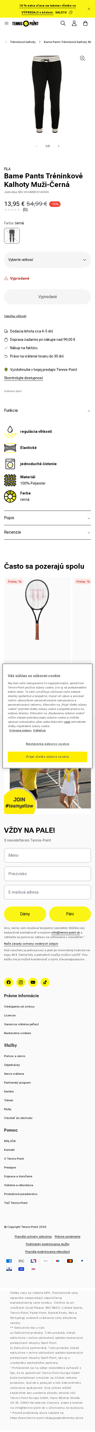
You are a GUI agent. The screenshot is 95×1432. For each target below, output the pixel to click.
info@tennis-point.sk (65, 932)
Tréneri (8, 1100)
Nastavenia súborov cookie (47, 744)
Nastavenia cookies (17, 1033)
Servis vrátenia (14, 1074)
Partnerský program (17, 1082)
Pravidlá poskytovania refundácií (47, 1251)
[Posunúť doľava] (36, 146)
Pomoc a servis (14, 1056)
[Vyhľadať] (63, 23)
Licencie (9, 1015)
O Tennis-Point (14, 1158)
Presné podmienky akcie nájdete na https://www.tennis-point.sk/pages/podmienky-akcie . (46, 1418)
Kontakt (9, 1150)
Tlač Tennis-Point (16, 1203)
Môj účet (10, 1141)
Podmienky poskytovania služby (47, 1244)
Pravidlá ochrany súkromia (33, 1236)
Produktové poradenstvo (20, 1194)
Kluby (7, 1109)
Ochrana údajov (20, 730)
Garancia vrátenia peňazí (21, 1024)
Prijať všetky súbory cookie (47, 756)
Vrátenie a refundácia (18, 1185)
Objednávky (12, 1065)
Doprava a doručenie (18, 1176)
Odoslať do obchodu (18, 1118)
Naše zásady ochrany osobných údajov (31, 943)
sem (67, 722)
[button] (6, 23)
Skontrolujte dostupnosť (23, 378)
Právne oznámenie (67, 1236)
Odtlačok (39, 730)
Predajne (10, 1167)
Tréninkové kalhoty (23, 42)
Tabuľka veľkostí (15, 316)
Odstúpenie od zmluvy (19, 1006)
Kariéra (9, 1091)
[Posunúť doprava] (58, 146)
